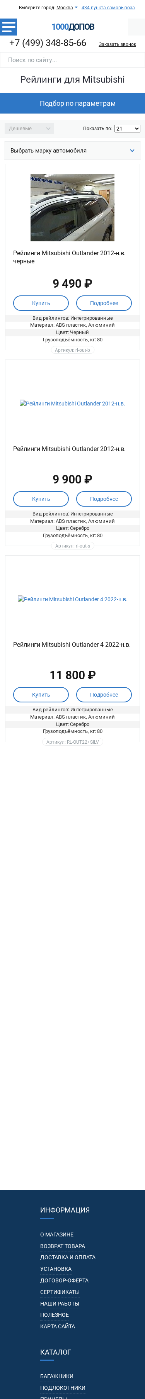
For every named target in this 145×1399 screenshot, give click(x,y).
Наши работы (59, 1304)
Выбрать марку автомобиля (48, 150)
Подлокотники (62, 1388)
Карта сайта (57, 1326)
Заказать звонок (117, 44)
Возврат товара (62, 1246)
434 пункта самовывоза (108, 7)
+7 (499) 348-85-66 (47, 43)
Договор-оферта (64, 1280)
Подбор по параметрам (78, 103)
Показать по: (97, 128)
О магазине (56, 1234)
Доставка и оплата (68, 1257)
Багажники (56, 1376)
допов (72, 27)
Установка (56, 1269)
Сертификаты (60, 1292)
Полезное (54, 1315)
